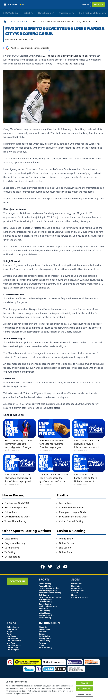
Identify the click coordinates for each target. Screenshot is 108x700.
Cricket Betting (12, 556)
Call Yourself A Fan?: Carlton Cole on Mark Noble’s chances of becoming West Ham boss (88, 478)
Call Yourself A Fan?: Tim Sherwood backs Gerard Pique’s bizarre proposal (18, 478)
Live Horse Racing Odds (17, 516)
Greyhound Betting (14, 543)
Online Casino (66, 543)
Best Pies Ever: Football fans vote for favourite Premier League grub (52, 444)
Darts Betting (11, 547)
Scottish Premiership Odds (73, 516)
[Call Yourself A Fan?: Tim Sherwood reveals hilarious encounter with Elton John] (88, 428)
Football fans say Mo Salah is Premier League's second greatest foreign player (19, 444)
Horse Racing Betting (15, 507)
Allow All (84, 683)
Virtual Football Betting (71, 521)
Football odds (66, 503)
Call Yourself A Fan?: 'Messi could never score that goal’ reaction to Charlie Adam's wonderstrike (54, 478)
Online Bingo (66, 538)
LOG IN (85, 4)
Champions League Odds (72, 512)
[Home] (4, 21)
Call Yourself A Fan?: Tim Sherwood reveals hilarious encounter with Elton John (87, 444)
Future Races (11, 512)
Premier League (19, 21)
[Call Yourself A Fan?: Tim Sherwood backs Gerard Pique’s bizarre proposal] (19, 463)
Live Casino (65, 547)
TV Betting (9, 552)
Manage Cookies (84, 694)
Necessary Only (84, 689)
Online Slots (65, 552)
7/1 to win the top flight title (68, 63)
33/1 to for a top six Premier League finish (65, 55)
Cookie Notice (27, 691)
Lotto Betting (11, 538)
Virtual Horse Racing (15, 521)
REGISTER (98, 4)
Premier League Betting (71, 507)
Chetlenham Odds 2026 (16, 503)
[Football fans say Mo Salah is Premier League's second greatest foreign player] (19, 428)
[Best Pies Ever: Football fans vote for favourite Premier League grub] (54, 428)
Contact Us (17, 581)
